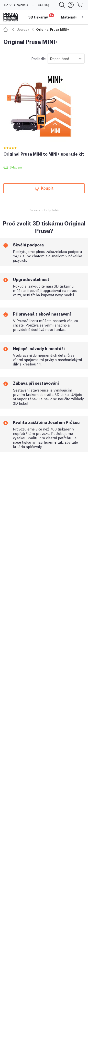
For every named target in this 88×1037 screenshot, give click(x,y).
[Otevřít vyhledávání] (62, 5)
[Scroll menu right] (82, 17)
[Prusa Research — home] (11, 17)
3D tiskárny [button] (40, 16)
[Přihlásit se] (71, 5)
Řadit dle (38, 58)
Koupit (47, 187)
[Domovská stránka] (6, 29)
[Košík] (80, 5)
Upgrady (23, 29)
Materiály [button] (69, 17)
